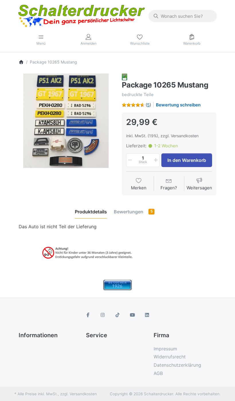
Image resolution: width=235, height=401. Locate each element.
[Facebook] (88, 315)
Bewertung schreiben (178, 105)
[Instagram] (103, 315)
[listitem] (66, 121)
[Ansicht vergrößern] (66, 121)
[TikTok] (117, 315)
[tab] (91, 212)
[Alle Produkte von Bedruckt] (124, 76)
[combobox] (182, 16)
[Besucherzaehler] (117, 284)
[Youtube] (132, 315)
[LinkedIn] (147, 315)
